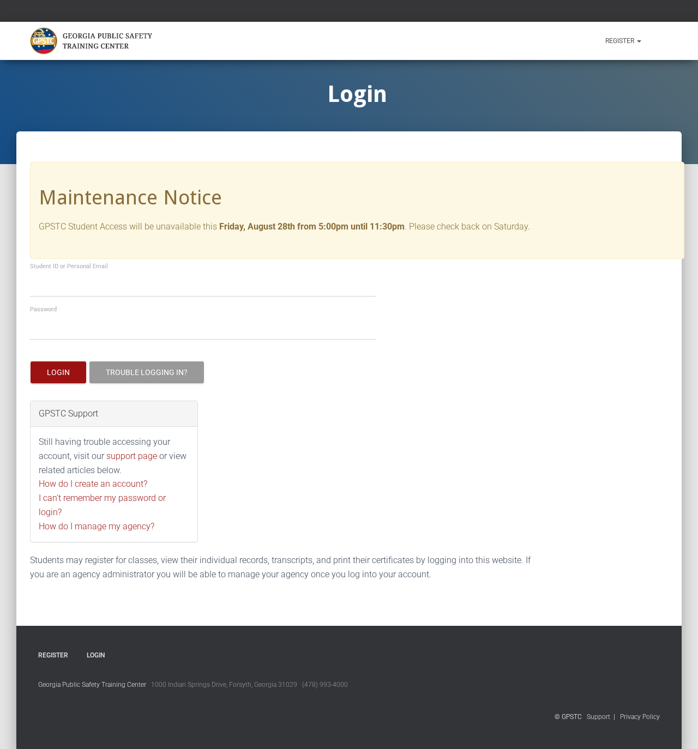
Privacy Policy (640, 717)
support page (131, 456)
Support (598, 717)
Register (620, 41)
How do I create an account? (93, 484)
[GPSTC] (93, 41)
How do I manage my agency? (96, 526)
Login (58, 372)
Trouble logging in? (147, 372)
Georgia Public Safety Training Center (92, 684)
